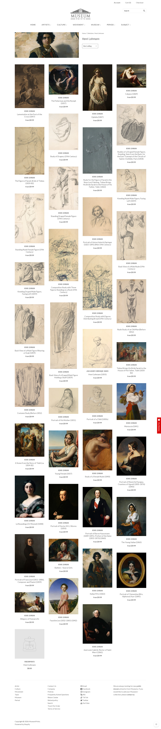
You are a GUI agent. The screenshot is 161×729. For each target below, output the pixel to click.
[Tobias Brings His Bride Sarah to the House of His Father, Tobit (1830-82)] (131, 352)
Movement (19, 692)
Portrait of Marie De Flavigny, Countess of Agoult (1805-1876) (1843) (131, 484)
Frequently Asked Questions (58, 694)
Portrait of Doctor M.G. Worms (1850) (63, 527)
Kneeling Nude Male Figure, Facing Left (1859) (131, 199)
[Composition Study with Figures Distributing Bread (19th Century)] (97, 282)
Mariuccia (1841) (131, 426)
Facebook (86, 689)
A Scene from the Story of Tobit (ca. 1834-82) (29, 464)
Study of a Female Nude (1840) (97, 476)
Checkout (139, 3)
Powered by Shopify (22, 724)
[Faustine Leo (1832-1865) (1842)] (63, 596)
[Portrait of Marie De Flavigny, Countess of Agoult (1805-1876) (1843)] (131, 456)
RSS (83, 694)
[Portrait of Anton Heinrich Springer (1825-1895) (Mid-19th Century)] (97, 216)
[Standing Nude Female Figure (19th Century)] (29, 218)
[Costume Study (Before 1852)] (29, 385)
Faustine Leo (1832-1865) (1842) (63, 620)
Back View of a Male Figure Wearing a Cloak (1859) (29, 351)
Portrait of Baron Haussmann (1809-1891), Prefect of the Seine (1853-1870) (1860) (97, 535)
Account (117, 3)
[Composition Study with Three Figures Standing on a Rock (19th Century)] (63, 255)
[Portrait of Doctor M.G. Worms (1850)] (63, 502)
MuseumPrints (30, 662)
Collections (90, 33)
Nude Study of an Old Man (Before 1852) (131, 330)
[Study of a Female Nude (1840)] (97, 450)
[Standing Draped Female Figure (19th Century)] (63, 188)
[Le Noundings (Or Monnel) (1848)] (29, 497)
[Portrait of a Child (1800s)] (97, 399)
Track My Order (54, 706)
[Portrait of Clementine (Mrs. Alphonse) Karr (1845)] (131, 570)
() (128, 3)
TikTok (85, 697)
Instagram (86, 692)
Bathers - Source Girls (64, 568)
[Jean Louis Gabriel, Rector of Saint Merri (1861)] (97, 624)
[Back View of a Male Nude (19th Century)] (131, 235)
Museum (18, 697)
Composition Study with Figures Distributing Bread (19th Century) (97, 317)
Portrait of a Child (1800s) (97, 419)
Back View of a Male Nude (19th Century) (131, 267)
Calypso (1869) (131, 94)
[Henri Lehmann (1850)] (97, 348)
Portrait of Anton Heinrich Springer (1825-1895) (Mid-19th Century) (97, 243)
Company (51, 689)
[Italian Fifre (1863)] (97, 568)
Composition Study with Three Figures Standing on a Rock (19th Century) (63, 289)
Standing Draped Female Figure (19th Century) (63, 217)
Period (17, 700)
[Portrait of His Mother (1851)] (63, 401)
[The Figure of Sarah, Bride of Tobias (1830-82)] (29, 151)
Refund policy (53, 700)
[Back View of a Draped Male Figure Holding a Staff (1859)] (63, 335)
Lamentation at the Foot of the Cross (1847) (29, 115)
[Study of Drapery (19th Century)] (63, 132)
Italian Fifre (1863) (97, 594)
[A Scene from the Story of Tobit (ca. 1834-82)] (29, 440)
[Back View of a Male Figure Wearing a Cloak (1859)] (29, 324)
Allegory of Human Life (29, 619)
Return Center (53, 697)
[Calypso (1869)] (131, 76)
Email (84, 686)
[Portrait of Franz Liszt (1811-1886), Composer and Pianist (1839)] (29, 553)
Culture (17, 689)
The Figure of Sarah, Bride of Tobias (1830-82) (29, 182)
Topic (17, 694)
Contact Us (52, 686)
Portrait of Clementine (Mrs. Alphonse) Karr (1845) (131, 595)
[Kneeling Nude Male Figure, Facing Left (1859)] (131, 180)
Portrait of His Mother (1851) (63, 420)
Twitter (85, 700)
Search (50, 703)
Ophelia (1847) (97, 117)
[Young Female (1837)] (63, 448)
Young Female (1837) (63, 474)
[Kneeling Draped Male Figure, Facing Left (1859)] (29, 273)
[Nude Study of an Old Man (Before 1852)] (131, 301)
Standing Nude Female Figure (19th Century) (29, 251)
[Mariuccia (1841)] (131, 401)
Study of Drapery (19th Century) (63, 156)
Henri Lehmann (29, 111)
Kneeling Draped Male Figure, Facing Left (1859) (30, 292)
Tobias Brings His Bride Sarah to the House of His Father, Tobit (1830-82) (131, 370)
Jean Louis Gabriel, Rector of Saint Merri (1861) (97, 651)
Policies (51, 692)
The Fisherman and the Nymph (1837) (63, 102)
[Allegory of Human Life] (29, 602)
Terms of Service (54, 709)
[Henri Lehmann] (29, 644)
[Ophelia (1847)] (97, 87)
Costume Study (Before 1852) (29, 413)
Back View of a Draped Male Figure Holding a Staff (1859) (63, 376)
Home (84, 33)
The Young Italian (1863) (131, 542)
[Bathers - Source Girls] (63, 550)
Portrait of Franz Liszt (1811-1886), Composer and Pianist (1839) (29, 581)
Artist (17, 686)
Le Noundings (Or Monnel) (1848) (29, 524)
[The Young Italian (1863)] (131, 516)
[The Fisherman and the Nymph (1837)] (63, 79)
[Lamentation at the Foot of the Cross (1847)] (29, 86)
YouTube (85, 703)
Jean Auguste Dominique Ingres (97, 371)
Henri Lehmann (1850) (97, 374)
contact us (130, 694)
